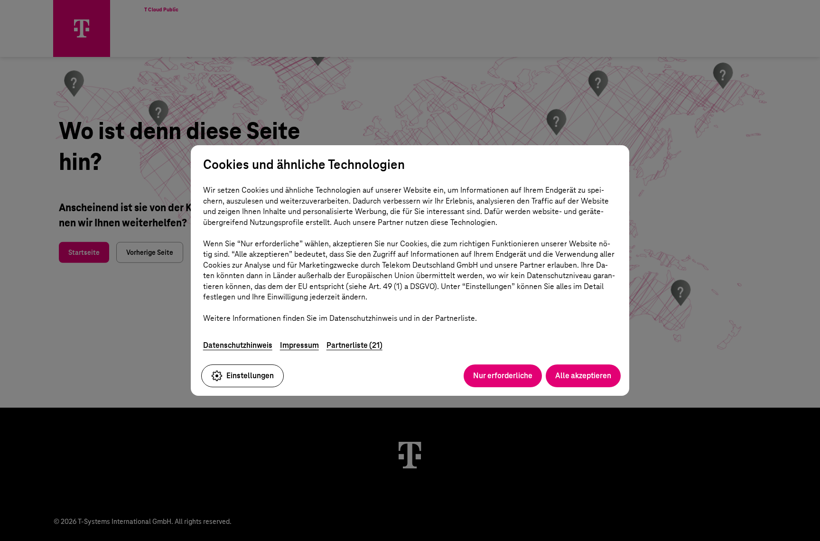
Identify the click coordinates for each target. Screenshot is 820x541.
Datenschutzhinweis (237, 345)
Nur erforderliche (502, 376)
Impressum (299, 345)
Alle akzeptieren (583, 376)
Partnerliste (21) (354, 345)
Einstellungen (250, 376)
